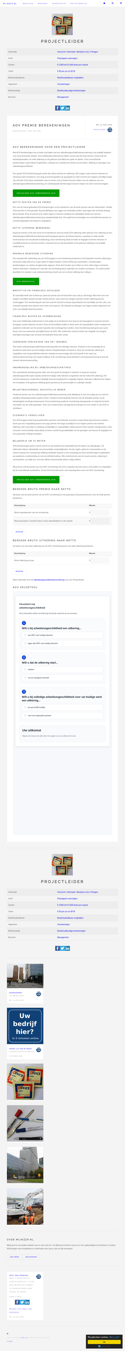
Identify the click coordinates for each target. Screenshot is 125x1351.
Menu (121, 3)
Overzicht (61, 52)
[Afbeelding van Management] (25, 976)
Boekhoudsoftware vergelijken (70, 78)
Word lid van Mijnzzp (20, 1049)
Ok (104, 1341)
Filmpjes (94, 52)
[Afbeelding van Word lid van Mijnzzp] (25, 1026)
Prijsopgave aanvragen (67, 58)
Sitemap (10, 1341)
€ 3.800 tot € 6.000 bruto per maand (72, 65)
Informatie (71, 52)
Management (63, 97)
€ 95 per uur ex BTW (66, 71)
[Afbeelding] (25, 1082)
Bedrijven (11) (83, 52)
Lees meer (14, 1257)
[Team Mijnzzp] (38, 994)
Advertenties (59, 3)
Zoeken (113, 3)
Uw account (104, 3)
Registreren (31, 1257)
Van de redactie (78, 3)
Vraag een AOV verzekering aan (36, 193)
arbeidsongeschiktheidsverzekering (49, 580)
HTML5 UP (24, 1337)
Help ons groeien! (18, 1275)
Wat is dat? (114, 1336)
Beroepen (43, 3)
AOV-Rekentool (26, 281)
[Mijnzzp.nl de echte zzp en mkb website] (62, 24)
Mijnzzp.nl (10, 4)
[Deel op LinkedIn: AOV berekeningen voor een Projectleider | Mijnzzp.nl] (67, 110)
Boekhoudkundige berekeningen (71, 91)
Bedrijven (28, 3)
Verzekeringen (63, 84)
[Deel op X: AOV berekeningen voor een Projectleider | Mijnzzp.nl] (62, 110)
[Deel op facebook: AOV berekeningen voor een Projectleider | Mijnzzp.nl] (57, 110)
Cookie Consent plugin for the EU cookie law (104, 1346)
